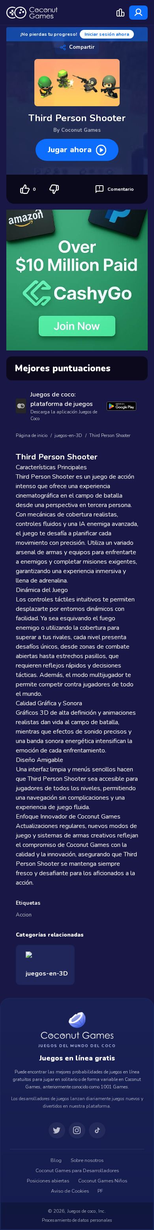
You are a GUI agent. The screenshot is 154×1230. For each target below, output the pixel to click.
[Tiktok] (97, 1130)
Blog (56, 1160)
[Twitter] (57, 1130)
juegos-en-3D (68, 436)
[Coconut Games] (77, 1025)
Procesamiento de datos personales (77, 1220)
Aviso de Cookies (70, 1191)
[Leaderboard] (120, 12)
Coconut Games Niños (102, 1181)
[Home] (32, 12)
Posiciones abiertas (48, 1181)
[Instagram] (77, 1130)
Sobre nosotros (87, 1160)
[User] (138, 13)
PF (100, 1191)
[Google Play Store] (121, 406)
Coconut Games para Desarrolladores (77, 1170)
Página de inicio (31, 436)
